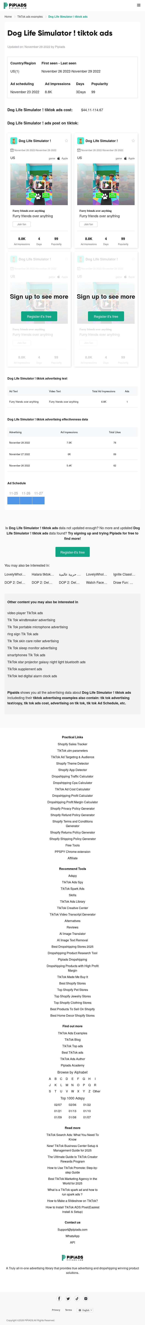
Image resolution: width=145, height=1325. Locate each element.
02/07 (58, 1104)
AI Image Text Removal (72, 940)
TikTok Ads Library (72, 901)
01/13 (72, 1111)
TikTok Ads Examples (72, 1033)
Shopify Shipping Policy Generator (72, 839)
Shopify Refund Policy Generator (73, 815)
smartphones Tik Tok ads (26, 654)
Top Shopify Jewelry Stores (72, 996)
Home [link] (8, 16)
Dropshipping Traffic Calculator (72, 776)
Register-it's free (39, 316)
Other (95, 1091)
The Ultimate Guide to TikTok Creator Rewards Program (72, 1159)
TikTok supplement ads (24, 668)
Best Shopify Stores (72, 983)
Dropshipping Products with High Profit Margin (73, 968)
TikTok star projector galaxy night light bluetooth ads (46, 661)
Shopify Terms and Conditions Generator (72, 823)
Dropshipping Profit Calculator (72, 795)
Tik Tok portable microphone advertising (37, 626)
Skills (72, 895)
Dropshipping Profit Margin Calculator (72, 802)
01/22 (87, 1104)
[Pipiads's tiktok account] (77, 1299)
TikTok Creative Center (72, 908)
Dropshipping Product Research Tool (72, 953)
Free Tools (73, 845)
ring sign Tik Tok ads (22, 633)
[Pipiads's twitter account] (68, 1299)
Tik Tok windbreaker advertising (31, 619)
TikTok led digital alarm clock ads (32, 675)
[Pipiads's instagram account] (86, 1299)
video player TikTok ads (25, 612)
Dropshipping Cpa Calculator (72, 782)
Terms (68, 1310)
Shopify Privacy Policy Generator (72, 808)
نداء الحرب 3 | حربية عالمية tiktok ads (72, 574)
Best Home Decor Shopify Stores (72, 1015)
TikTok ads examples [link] (30, 16)
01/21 (58, 1111)
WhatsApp (72, 1236)
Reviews (72, 927)
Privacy (56, 1310)
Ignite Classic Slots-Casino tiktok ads (126, 574)
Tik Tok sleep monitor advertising (32, 647)
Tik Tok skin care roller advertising (33, 640)
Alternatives (72, 921)
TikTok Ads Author (72, 1059)
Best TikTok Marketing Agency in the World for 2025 (72, 1181)
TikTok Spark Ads (72, 888)
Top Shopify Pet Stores (72, 990)
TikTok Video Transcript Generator (73, 914)
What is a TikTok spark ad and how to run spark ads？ (73, 1192)
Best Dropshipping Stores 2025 (72, 946)
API (72, 1242)
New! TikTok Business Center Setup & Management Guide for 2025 (72, 1148)
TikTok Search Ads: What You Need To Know (72, 1137)
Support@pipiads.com (72, 1229)
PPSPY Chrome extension (72, 851)
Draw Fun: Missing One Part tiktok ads (126, 582)
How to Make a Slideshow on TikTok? (72, 1200)
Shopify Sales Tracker (72, 744)
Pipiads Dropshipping (72, 959)
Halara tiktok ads (44, 574)
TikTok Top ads (72, 1046)
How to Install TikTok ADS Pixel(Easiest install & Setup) (72, 1209)
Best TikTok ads (72, 1052)
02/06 (72, 1104)
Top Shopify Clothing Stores (72, 1002)
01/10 (87, 1111)
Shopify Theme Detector (72, 763)
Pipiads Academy (72, 1065)
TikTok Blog (73, 1039)
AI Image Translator (72, 933)
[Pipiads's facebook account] (59, 1299)
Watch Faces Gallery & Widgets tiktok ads (99, 582)
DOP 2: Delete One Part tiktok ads (18, 582)
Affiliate (73, 858)
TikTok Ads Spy (72, 882)
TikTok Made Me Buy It (72, 977)
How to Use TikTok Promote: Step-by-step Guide (72, 1170)
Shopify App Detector (72, 770)
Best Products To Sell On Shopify (72, 1009)
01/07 (87, 1117)
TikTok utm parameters (72, 750)
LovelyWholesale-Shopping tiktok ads (18, 574)
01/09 (58, 1117)
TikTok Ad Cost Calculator (72, 789)
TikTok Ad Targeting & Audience (72, 757)
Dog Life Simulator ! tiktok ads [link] (68, 16)
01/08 (72, 1117)
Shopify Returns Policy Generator (72, 832)
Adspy (72, 875)
